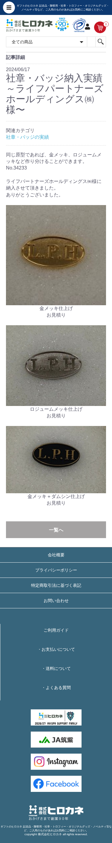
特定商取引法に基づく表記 (56, 585)
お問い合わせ (56, 600)
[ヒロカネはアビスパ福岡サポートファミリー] (56, 717)
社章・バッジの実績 (27, 137)
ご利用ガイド (56, 630)
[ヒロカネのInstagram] (56, 761)
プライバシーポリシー (56, 570)
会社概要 (56, 554)
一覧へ (56, 529)
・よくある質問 (56, 687)
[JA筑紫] (56, 739)
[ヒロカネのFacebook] (56, 783)
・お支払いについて (56, 649)
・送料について (56, 668)
